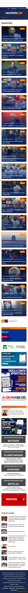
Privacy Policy (20, 588)
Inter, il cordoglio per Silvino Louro (11, 74)
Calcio (22, 28)
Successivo (12, 321)
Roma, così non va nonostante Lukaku (12, 246)
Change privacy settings (22, 591)
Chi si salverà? (11, 546)
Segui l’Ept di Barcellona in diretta (16, 531)
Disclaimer (14, 590)
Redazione (12, 588)
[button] (25, 18)
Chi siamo (5, 588)
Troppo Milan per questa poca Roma (12, 297)
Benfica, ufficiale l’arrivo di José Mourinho (13, 125)
